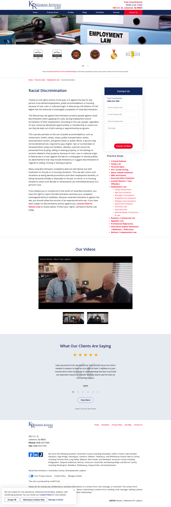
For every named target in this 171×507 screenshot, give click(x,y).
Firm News (100, 12)
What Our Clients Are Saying (85, 345)
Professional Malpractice (122, 224)
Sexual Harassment (123, 189)
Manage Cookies (75, 476)
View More (85, 400)
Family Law (116, 164)
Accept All (12, 499)
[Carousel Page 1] (73, 391)
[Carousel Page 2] (88, 65)
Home (35, 12)
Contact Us (133, 12)
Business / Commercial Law (123, 218)
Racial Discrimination (124, 204)
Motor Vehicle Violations (122, 172)
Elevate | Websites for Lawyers (125, 500)
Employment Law (53, 80)
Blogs (85, 12)
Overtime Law (121, 206)
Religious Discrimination (125, 201)
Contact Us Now (123, 146)
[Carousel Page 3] (83, 391)
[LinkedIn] (36, 454)
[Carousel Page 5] (92, 391)
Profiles (71, 12)
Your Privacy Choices (43, 476)
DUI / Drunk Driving (119, 169)
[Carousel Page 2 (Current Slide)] (78, 391)
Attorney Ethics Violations (122, 178)
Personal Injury (117, 167)
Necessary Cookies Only (33, 499)
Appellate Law (117, 221)
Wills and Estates (118, 175)
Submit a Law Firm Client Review (85, 409)
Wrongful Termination (124, 195)
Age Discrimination (123, 192)
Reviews (116, 12)
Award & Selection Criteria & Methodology (62, 71)
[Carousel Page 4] (88, 391)
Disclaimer (105, 425)
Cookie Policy (60, 476)
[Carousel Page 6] (97, 391)
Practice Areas (52, 12)
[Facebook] (31, 454)
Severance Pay (121, 209)
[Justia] (40, 454)
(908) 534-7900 (134, 5)
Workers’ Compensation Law (123, 232)
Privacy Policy (117, 425)
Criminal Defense (118, 161)
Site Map (128, 425)
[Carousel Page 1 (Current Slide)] (83, 65)
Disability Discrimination (125, 198)
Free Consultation (133, 2)
